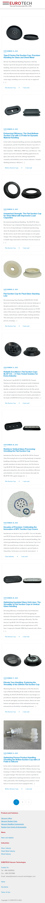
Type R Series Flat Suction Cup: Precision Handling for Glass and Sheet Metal (22, 56)
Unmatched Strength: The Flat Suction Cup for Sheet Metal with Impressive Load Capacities (22, 216)
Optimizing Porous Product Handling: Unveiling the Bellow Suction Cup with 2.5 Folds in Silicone (22, 760)
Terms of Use (5, 892)
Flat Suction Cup (10, 88)
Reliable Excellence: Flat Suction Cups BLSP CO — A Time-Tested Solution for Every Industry (21, 374)
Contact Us (5, 867)
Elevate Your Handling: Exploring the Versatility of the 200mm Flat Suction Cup (21, 683)
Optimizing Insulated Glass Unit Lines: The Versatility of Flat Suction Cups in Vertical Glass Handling (22, 604)
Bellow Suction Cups (11, 168)
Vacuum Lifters (6, 818)
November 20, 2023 (11, 445)
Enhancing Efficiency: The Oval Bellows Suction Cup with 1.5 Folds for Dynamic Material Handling (21, 135)
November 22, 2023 (11, 129)
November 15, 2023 (11, 753)
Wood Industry (6, 854)
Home (3, 882)
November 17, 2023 (11, 678)
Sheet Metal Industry (8, 851)
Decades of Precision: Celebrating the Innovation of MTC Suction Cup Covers (21, 528)
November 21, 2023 (11, 289)
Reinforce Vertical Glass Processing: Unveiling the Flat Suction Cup (20, 450)
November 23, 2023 (11, 51)
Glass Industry (9, 556)
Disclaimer (4, 887)
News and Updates (7, 838)
